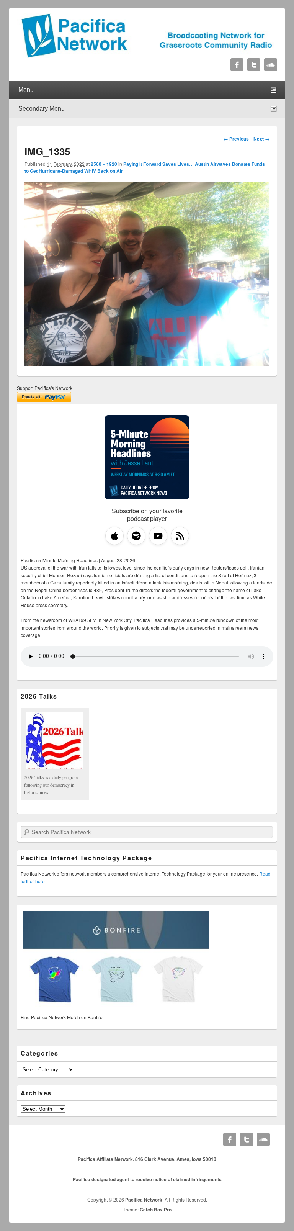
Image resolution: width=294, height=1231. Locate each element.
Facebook (236, 64)
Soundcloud (270, 64)
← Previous (236, 138)
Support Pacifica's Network (44, 388)
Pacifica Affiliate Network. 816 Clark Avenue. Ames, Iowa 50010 (147, 1159)
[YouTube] (158, 536)
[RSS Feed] (180, 536)
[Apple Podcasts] (114, 536)
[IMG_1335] (147, 363)
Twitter (253, 64)
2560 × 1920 (104, 163)
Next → (261, 138)
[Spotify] (136, 536)
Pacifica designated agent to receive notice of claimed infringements (147, 1179)
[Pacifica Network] (147, 56)
